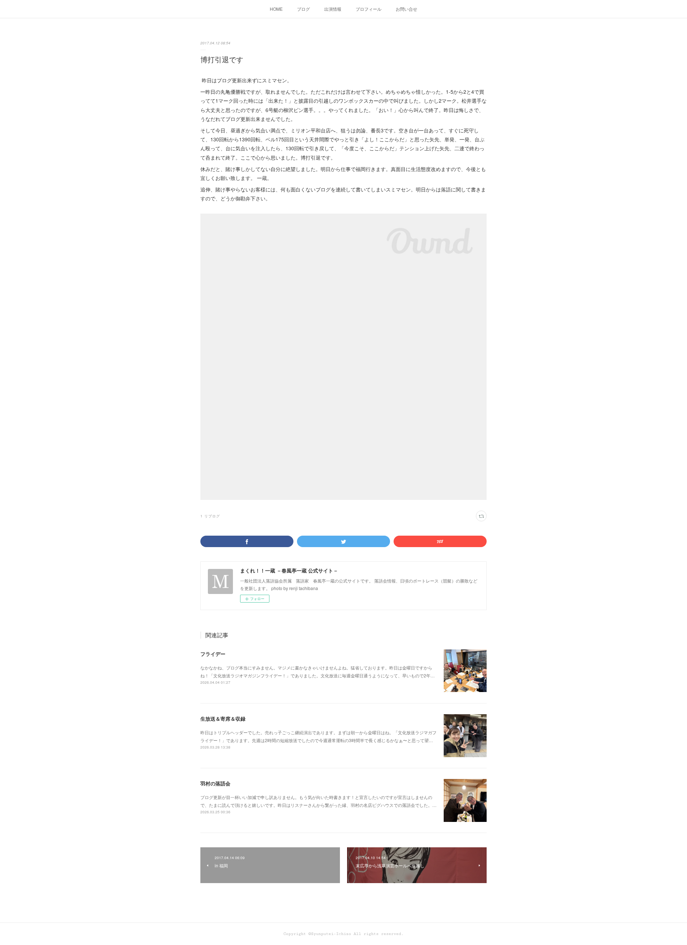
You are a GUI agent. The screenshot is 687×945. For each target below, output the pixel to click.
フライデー (212, 653)
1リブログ (210, 515)
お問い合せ (406, 9)
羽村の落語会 (215, 783)
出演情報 (332, 9)
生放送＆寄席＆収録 (222, 718)
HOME (276, 9)
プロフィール (368, 9)
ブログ (303, 9)
